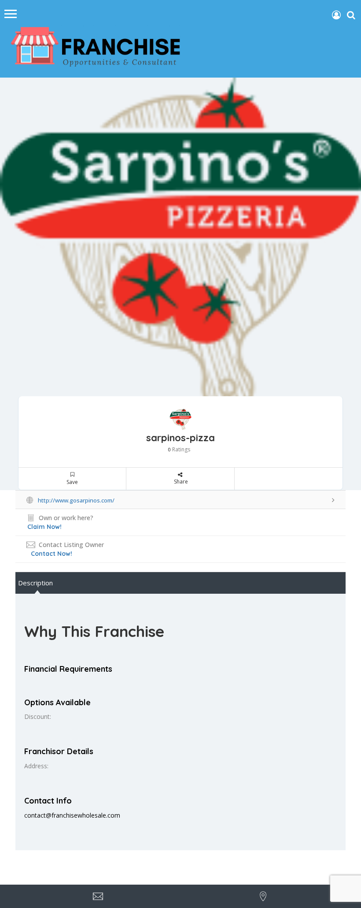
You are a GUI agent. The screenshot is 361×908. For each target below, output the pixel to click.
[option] (180, 246)
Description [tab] (35, 582)
